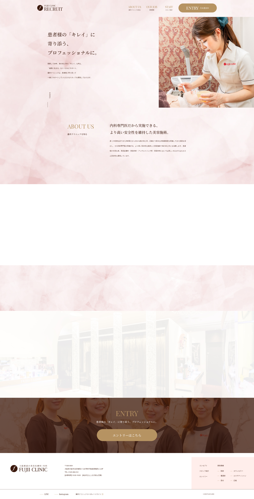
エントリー (203, 476)
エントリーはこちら (127, 435)
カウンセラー (238, 471)
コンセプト (203, 465)
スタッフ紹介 (204, 471)
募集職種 (220, 465)
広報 (235, 480)
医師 (222, 471)
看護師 (223, 476)
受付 (222, 480)
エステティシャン (240, 476)
